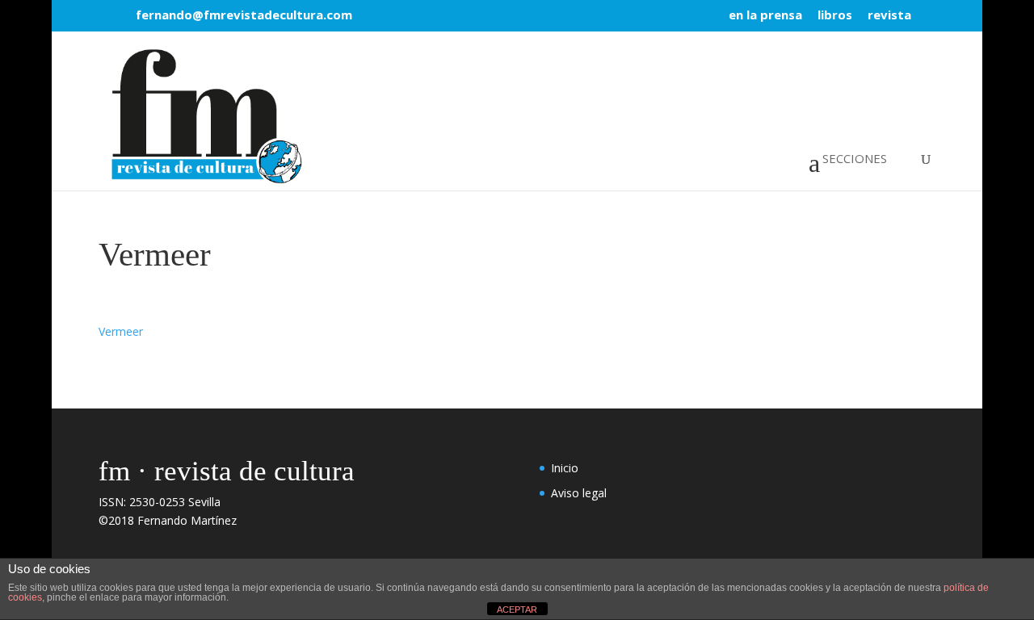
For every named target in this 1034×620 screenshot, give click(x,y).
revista (889, 16)
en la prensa (765, 16)
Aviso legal (579, 493)
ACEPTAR (517, 609)
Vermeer (121, 331)
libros (835, 16)
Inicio (564, 467)
